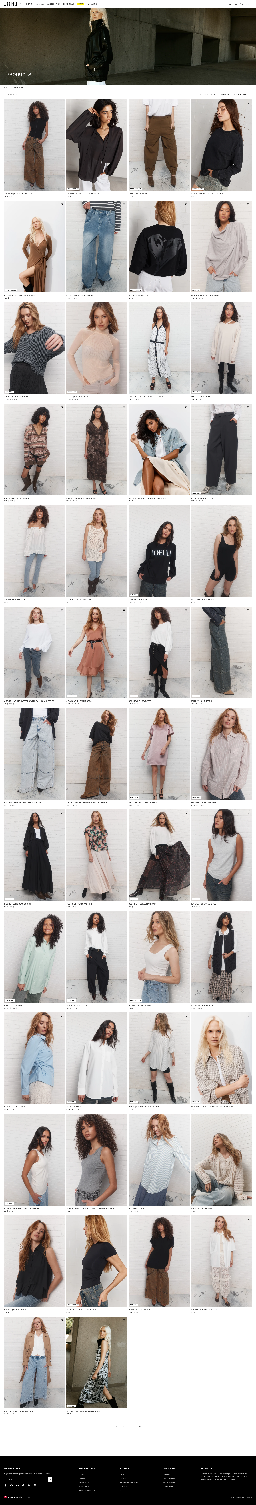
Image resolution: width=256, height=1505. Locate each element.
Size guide (124, 1486)
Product (203, 95)
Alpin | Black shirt (138, 295)
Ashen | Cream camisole (78, 600)
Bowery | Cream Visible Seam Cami (22, 1208)
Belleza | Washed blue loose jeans (22, 803)
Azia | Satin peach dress (79, 701)
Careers (82, 1479)
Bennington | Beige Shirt (204, 803)
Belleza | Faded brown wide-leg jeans (86, 803)
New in (29, 4)
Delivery (123, 1479)
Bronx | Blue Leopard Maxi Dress (83, 1411)
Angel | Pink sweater (77, 397)
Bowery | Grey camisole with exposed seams (90, 1208)
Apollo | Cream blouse (16, 600)
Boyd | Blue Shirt (138, 1208)
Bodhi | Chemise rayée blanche (145, 1107)
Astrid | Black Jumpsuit (203, 600)
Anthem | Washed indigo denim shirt (148, 498)
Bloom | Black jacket (202, 1006)
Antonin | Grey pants (202, 498)
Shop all (40, 4)
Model (213, 95)
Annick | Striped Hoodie (16, 498)
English (31, 1497)
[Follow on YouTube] (17, 1485)
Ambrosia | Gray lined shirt (205, 295)
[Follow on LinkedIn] (29, 1485)
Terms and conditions (87, 1490)
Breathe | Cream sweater (204, 1208)
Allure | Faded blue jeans (79, 295)
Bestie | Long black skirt (17, 904)
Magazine (92, 4)
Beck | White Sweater (140, 701)
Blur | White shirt (76, 1107)
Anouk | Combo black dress (81, 498)
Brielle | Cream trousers (204, 1310)
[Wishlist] (241, 4)
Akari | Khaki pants (138, 194)
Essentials (68, 4)
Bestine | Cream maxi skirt (80, 904)
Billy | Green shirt (14, 1006)
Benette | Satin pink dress (143, 803)
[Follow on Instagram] (11, 1485)
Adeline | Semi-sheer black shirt (83, 194)
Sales (80, 4)
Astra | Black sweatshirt (142, 600)
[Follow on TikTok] (23, 1485)
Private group (168, 1486)
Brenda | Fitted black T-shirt (82, 1310)
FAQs (122, 1475)
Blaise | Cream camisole (141, 1006)
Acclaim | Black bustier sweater (21, 194)
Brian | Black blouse (140, 1310)
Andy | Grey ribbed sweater (18, 397)
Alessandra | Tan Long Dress (19, 295)
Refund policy (84, 1486)
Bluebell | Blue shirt (15, 1107)
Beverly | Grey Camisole (203, 904)
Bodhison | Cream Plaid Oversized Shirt (212, 1107)
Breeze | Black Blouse (16, 1310)
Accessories (53, 4)
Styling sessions (169, 1482)
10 (140, 1427)
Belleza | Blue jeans (201, 701)
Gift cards (166, 1475)
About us (82, 1475)
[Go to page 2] (148, 1427)
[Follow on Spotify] (35, 1485)
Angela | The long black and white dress (150, 397)
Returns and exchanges (129, 1482)
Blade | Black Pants (76, 1006)
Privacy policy (84, 1482)
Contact (123, 1490)
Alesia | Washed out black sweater (209, 194)
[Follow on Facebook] (5, 1485)
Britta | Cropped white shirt (19, 1411)
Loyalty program (169, 1479)
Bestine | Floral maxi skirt (143, 904)
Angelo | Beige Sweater (203, 397)
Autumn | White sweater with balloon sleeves (29, 701)
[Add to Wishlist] (62, 102)
